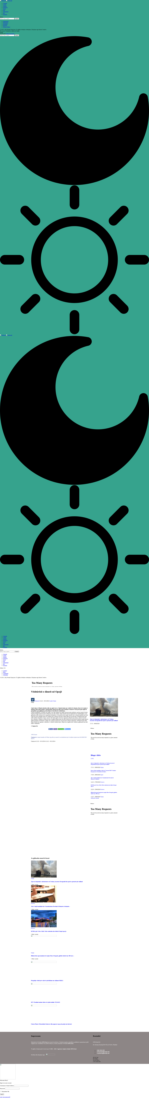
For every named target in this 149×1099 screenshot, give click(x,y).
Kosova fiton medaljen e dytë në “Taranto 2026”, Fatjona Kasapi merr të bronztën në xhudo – (103, 771)
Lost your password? (5, 1097)
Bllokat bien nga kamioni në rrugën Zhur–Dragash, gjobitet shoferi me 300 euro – (52, 955)
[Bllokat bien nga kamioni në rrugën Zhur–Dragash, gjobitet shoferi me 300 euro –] (44, 936)
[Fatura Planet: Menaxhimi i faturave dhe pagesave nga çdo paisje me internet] (44, 1005)
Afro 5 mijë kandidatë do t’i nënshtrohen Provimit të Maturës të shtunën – (50, 906)
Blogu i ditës (96, 755)
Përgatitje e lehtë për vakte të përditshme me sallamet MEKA (47, 980)
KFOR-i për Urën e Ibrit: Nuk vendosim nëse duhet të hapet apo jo (48, 931)
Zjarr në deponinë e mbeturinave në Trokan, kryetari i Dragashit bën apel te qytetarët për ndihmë (104, 720)
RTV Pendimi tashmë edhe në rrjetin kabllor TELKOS (45, 1002)
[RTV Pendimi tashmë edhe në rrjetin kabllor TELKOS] (44, 984)
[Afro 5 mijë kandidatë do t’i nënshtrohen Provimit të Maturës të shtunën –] (44, 902)
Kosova (102, 782)
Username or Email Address (7, 1085)
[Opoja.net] (6, 0)
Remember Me (5, 1091)
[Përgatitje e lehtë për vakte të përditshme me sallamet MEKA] (44, 962)
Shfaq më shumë (10, 33)
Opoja (54, 701)
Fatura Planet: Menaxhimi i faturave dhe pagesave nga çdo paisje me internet (51, 1024)
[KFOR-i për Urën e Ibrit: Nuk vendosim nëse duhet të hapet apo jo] (44, 926)
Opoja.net (37, 701)
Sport (101, 774)
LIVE (92, 758)
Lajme (51, 701)
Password (2, 1088)
